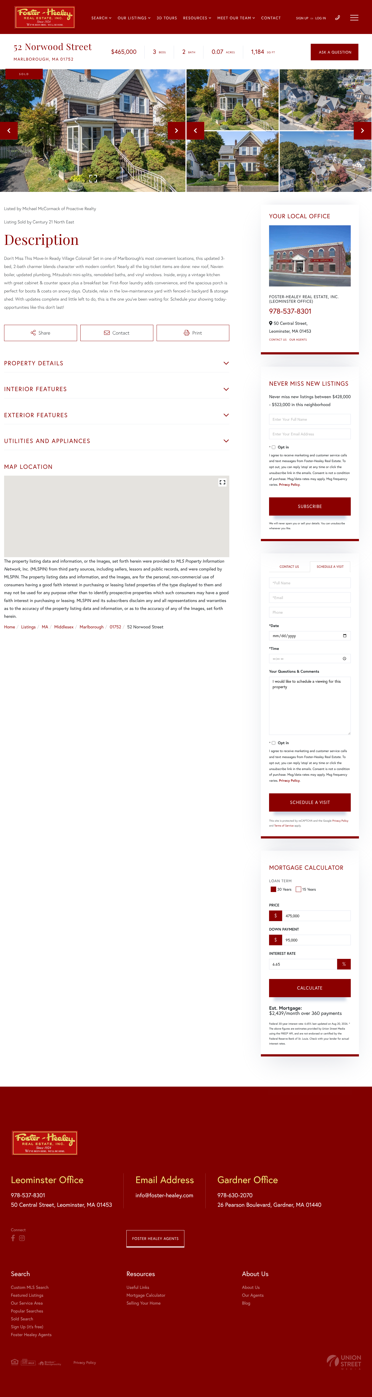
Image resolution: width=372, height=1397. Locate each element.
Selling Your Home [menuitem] (143, 1303)
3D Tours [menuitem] (167, 17)
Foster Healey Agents (155, 1238)
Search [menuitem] (100, 17)
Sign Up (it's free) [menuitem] (27, 1327)
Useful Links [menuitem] (137, 1287)
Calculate (310, 988)
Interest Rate (282, 953)
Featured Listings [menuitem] (27, 1295)
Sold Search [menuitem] (22, 1319)
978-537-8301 (290, 311)
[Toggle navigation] (354, 17)
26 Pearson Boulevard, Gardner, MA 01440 (269, 1204)
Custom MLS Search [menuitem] (29, 1287)
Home (9, 627)
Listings (28, 627)
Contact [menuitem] (271, 17)
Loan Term (280, 880)
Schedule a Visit (330, 567)
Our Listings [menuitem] (132, 17)
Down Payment (284, 929)
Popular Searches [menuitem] (27, 1311)
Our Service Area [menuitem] (27, 1303)
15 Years (309, 889)
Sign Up (302, 18)
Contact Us (277, 339)
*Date (274, 625)
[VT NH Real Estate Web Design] (344, 1362)
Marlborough (91, 627)
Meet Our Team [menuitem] (234, 17)
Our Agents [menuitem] (253, 1295)
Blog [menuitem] (246, 1303)
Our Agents (298, 339)
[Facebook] (13, 1238)
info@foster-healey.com (164, 1195)
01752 (115, 627)
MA (45, 627)
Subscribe (310, 506)
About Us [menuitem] (251, 1287)
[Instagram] (22, 1238)
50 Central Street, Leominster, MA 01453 (61, 1204)
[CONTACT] (334, 52)
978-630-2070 (234, 1195)
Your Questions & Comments (294, 671)
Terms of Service (284, 825)
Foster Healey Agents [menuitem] (31, 1334)
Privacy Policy (289, 485)
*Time (274, 648)
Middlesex (64, 627)
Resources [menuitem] (195, 17)
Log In (320, 18)
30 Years (284, 889)
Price (274, 905)
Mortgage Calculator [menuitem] (145, 1295)
